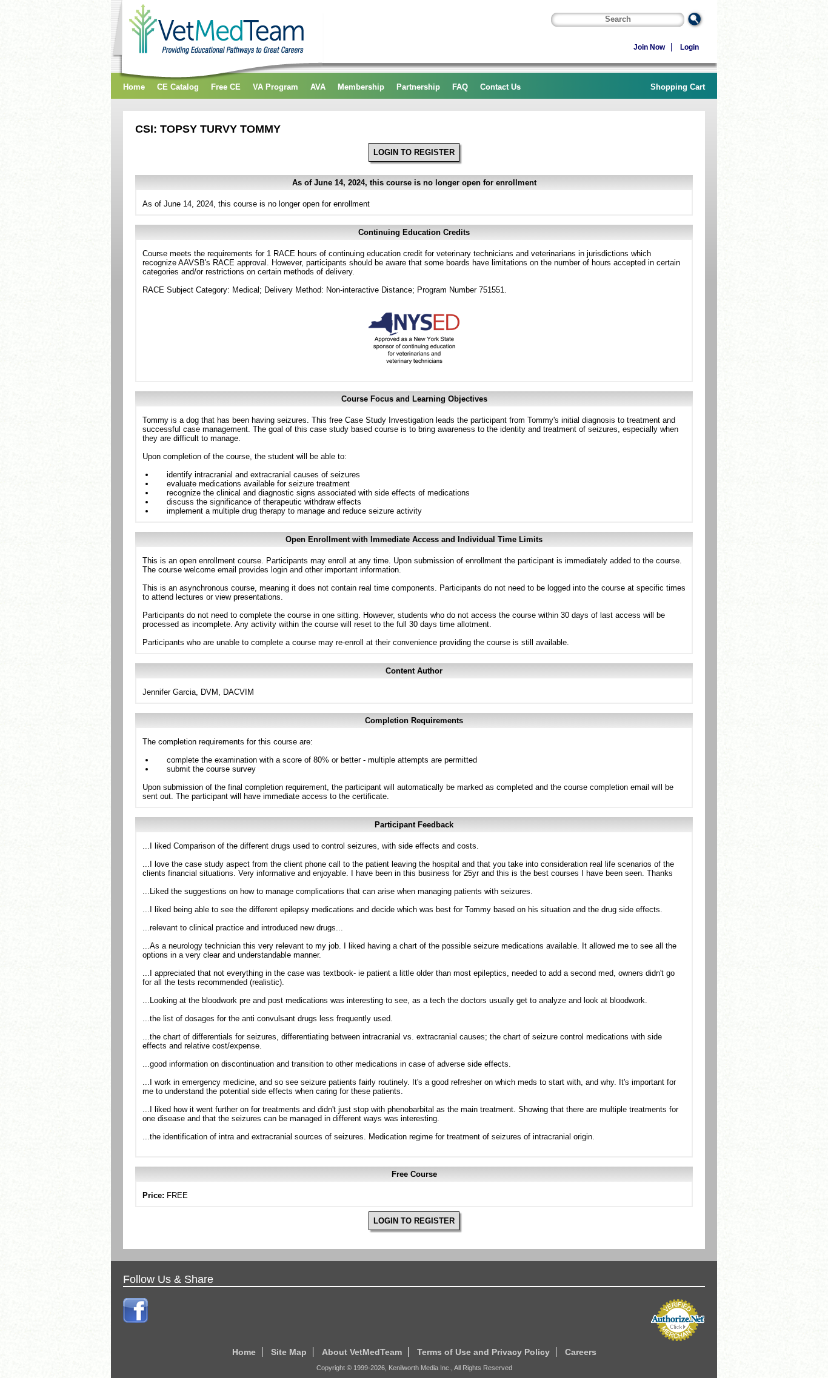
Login (689, 47)
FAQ (460, 86)
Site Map (289, 1352)
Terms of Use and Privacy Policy (483, 1352)
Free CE (226, 86)
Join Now (649, 47)
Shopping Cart (677, 86)
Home (134, 86)
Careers (580, 1352)
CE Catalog (178, 86)
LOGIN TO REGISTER (414, 152)
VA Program (275, 86)
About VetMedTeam (362, 1352)
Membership (361, 86)
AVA (318, 86)
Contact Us (500, 86)
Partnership (418, 86)
